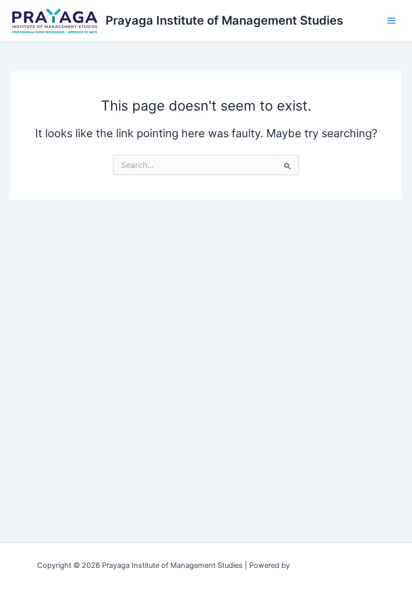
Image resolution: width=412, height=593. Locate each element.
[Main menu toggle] (391, 20)
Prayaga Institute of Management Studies (224, 20)
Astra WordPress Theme (333, 565)
